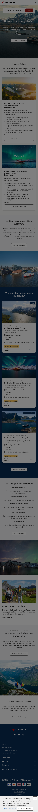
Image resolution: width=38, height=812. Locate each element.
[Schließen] (35, 798)
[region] (19, 804)
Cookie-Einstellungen (10, 808)
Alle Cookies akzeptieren (25, 808)
